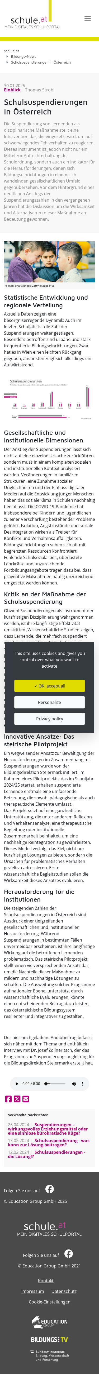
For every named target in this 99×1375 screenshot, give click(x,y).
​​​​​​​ (49, 1191)
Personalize (49, 702)
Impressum (32, 1291)
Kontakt (46, 1281)
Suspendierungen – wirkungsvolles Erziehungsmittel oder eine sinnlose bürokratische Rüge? (48, 1129)
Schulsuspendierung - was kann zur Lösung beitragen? (48, 1143)
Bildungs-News (23, 56)
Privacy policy (49, 719)
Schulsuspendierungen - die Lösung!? (46, 1154)
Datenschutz (64, 1291)
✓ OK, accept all (49, 686)
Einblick (12, 90)
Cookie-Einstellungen (49, 1302)
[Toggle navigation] (87, 18)
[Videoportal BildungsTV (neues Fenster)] (49, 1339)
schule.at (11, 50)
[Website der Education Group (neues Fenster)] (49, 1322)
